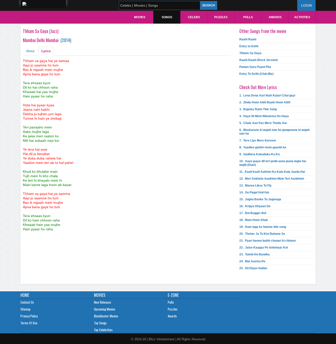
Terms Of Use (28, 322)
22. (263, 247)
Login (306, 5)
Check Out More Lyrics (258, 87)
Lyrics (46, 51)
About (30, 51)
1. (267, 95)
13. (255, 185)
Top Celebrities (103, 329)
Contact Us (27, 302)
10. (272, 163)
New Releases (102, 302)
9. (259, 154)
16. (255, 206)
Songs (167, 17)
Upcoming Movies (104, 309)
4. (264, 116)
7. (257, 140)
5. (263, 123)
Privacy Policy (29, 315)
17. (252, 213)
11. (272, 171)
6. (274, 131)
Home (24, 295)
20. (262, 233)
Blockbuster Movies (106, 315)
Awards (275, 17)
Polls (248, 17)
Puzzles (221, 17)
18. (253, 220)
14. (254, 192)
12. (271, 178)
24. (252, 261)
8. (262, 147)
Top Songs (100, 322)
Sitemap (25, 309)
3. (258, 109)
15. (260, 199)
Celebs (194, 17)
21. (267, 240)
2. (264, 102)
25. (253, 268)
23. (254, 254)
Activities (302, 17)
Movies (139, 17)
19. (262, 227)
